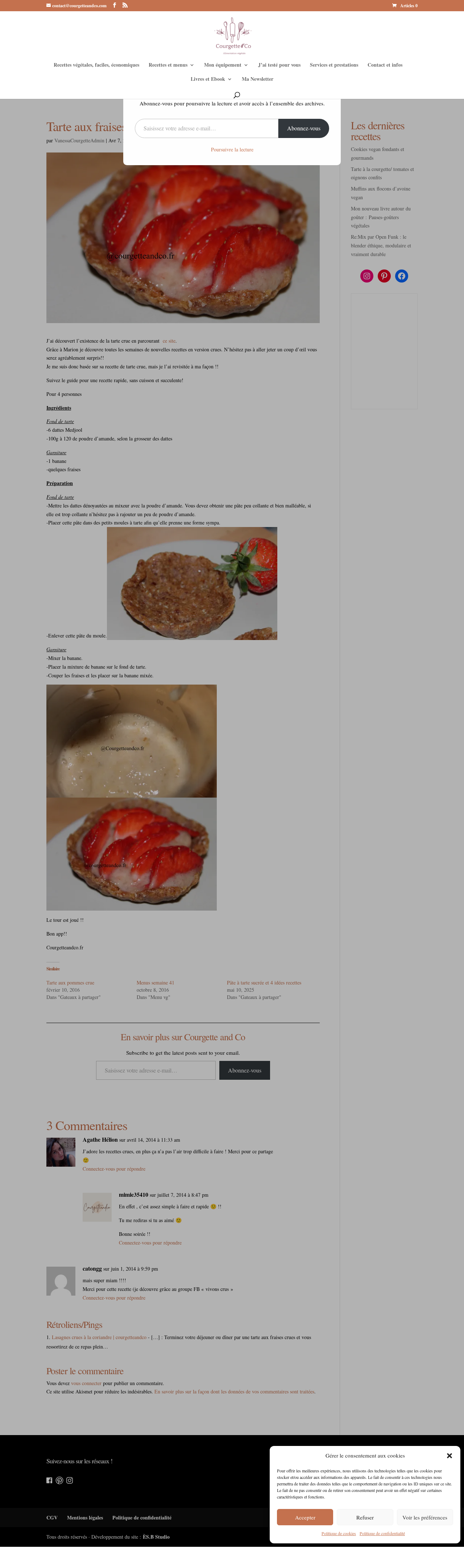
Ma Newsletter (257, 79)
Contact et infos (385, 65)
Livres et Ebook (208, 79)
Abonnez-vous (303, 128)
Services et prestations (334, 65)
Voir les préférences (424, 1517)
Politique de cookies (339, 1533)
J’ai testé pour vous (279, 65)
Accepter (305, 1517)
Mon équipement (222, 65)
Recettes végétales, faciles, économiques (96, 65)
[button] (449, 1455)
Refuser (365, 1517)
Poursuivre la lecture (232, 149)
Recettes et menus (168, 65)
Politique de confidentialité (382, 1533)
